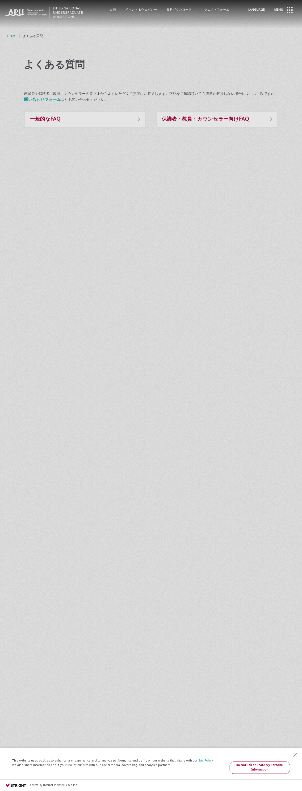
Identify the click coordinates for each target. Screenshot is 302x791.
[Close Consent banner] (295, 755)
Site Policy (205, 761)
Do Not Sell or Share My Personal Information (260, 767)
